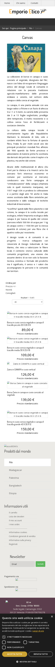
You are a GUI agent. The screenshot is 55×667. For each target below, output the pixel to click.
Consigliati (10, 293)
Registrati (12, 544)
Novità (9, 289)
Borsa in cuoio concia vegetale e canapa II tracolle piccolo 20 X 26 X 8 (25, 323)
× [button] (52, 617)
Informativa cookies (17, 532)
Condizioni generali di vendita (21, 536)
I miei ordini (13, 524)
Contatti (34, 3)
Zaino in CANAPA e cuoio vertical (21, 369)
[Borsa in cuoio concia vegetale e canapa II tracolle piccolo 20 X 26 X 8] (27, 314)
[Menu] (3, 22)
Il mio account (15, 520)
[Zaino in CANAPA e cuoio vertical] (27, 364)
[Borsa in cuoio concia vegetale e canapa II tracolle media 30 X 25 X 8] (27, 340)
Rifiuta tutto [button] (41, 654)
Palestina (13, 477)
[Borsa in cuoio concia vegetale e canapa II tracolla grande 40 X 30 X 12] (27, 414)
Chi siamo (20, 3)
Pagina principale (18, 28)
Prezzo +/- (11, 286)
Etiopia (12, 493)
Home (7, 3)
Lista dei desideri (16, 516)
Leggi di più (38, 631)
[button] (27, 662)
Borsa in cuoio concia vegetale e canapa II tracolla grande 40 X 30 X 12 (25, 423)
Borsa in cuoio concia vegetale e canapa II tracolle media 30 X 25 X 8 (25, 349)
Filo (30, 28)
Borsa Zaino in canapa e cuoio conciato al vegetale (25, 393)
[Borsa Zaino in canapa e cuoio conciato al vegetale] (27, 384)
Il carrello (12, 512)
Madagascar (15, 470)
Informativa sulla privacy (19, 540)
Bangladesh (15, 485)
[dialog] (27, 640)
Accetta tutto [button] (14, 654)
